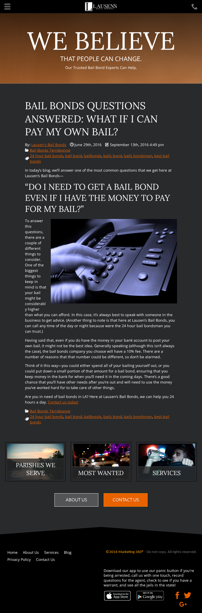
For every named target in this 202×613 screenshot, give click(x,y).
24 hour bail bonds (46, 155)
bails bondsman (138, 155)
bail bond (73, 155)
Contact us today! (63, 402)
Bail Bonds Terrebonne (50, 150)
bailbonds (93, 155)
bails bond (112, 155)
